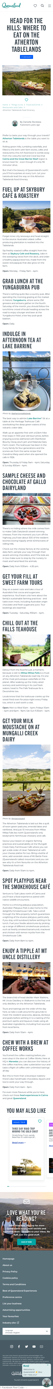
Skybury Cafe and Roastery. (24, 253)
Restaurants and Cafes (13, 107)
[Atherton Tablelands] (26, 80)
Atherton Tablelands (13, 138)
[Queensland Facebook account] (19, 1346)
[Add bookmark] (26, 100)
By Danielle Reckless (30, 122)
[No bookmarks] (35, 5)
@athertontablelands (21, 413)
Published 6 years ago (30, 125)
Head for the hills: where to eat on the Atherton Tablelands (26, 34)
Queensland (19, 1098)
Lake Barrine (34, 418)
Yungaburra (19, 300)
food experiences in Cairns (34, 1095)
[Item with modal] (26, 80)
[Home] (11, 7)
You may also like (26, 1110)
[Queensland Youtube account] (34, 1346)
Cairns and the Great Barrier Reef (20, 159)
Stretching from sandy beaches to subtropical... (24, 1136)
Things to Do (17, 105)
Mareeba (13, 1061)
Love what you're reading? (26, 1215)
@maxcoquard (18, 818)
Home (5, 105)
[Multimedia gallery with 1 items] (26, 80)
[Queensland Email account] (41, 1346)
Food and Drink (33, 105)
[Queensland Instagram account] (11, 1346)
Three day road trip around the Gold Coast (25, 1130)
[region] (26, 167)
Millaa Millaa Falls (30, 672)
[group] (26, 1152)
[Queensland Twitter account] (26, 1346)
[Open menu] (49, 5)
